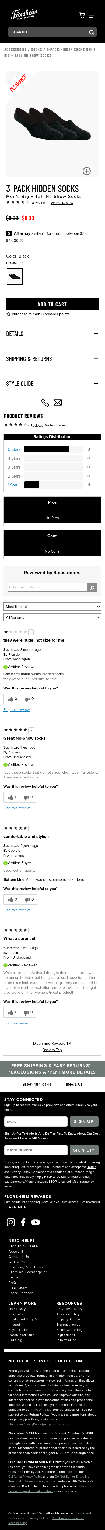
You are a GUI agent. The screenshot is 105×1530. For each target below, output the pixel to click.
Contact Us (19, 1256)
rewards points (57, 314)
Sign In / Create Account (23, 1249)
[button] (87, 171)
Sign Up (84, 1121)
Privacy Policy (20, 1171)
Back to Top (52, 1049)
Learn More (16, 1206)
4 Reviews (39, 202)
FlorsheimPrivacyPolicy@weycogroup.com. (39, 1424)
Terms (92, 1167)
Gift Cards (18, 1261)
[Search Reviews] (92, 587)
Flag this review (17, 709)
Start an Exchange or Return (28, 1274)
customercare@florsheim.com (25, 1181)
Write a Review (62, 202)
